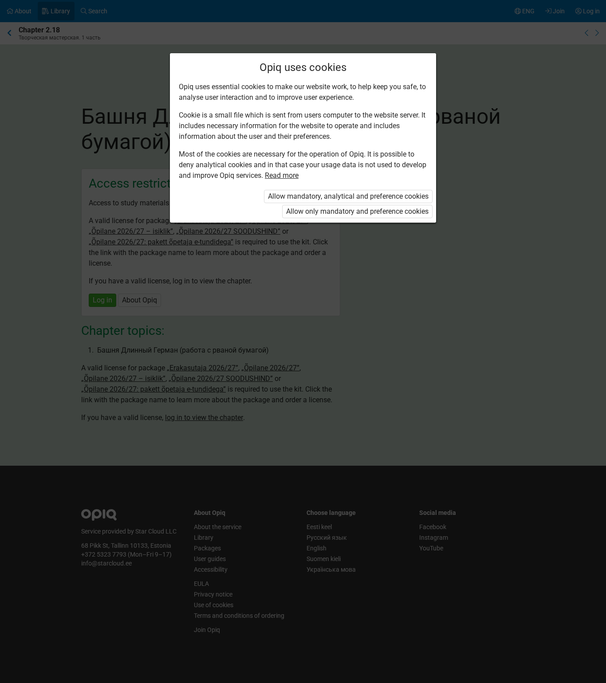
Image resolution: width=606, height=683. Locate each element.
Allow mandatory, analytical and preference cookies (348, 196)
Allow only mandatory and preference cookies (357, 211)
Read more (282, 175)
